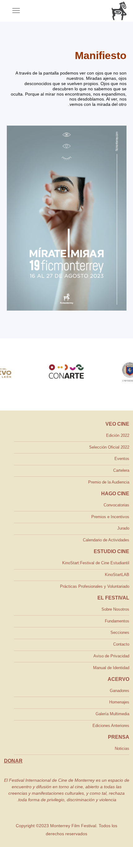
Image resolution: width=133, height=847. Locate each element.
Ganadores (119, 690)
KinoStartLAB (117, 574)
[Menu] (13, 11)
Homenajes (119, 702)
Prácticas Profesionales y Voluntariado (94, 586)
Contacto (121, 644)
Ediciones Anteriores (110, 725)
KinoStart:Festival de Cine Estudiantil (95, 563)
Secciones (119, 632)
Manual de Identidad (111, 667)
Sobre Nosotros (115, 609)
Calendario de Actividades (106, 540)
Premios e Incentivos (110, 516)
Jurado (123, 528)
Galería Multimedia (112, 714)
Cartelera (121, 470)
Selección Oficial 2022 (109, 447)
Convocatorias (116, 505)
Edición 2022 (117, 435)
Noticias (122, 748)
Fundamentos (117, 621)
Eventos (121, 458)
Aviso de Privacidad (111, 656)
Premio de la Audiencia (108, 482)
